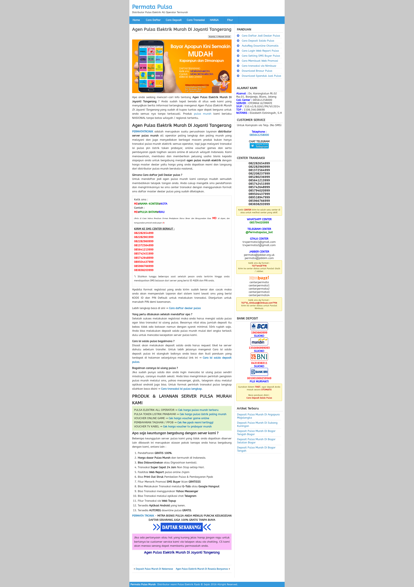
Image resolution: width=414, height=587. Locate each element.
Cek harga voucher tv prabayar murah (187, 426)
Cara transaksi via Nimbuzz (259, 65)
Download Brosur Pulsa (257, 70)
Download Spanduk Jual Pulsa (261, 75)
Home (136, 20)
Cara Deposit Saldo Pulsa (258, 40)
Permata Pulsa (152, 6)
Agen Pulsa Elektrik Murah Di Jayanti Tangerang (181, 29)
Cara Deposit (174, 20)
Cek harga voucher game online (189, 418)
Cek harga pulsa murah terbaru (198, 410)
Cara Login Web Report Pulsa (260, 50)
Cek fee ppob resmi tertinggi (195, 422)
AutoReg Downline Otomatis (260, 45)
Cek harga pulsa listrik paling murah (203, 414)
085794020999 (259, 222)
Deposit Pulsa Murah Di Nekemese (154, 569)
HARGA (214, 20)
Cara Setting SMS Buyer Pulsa (261, 55)
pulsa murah (202, 113)
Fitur (230, 20)
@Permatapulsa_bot (259, 232)
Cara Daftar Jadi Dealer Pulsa (261, 35)
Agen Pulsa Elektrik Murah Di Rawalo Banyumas (202, 569)
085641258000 (259, 134)
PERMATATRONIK (142, 131)
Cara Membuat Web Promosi (260, 60)
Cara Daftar (153, 20)
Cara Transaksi (196, 20)
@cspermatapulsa (259, 150)
